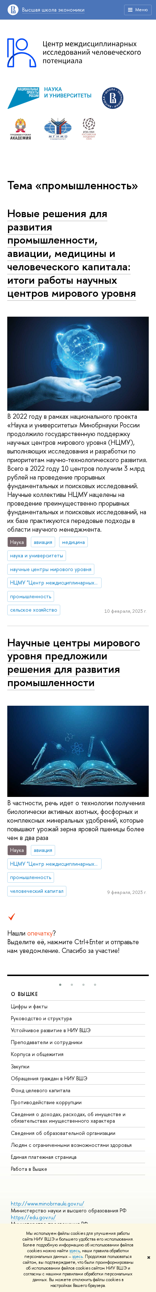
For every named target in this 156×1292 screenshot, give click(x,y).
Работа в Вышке (29, 1168)
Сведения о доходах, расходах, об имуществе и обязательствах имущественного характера (68, 1117)
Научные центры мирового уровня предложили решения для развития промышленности (73, 662)
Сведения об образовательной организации (63, 1133)
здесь (74, 1251)
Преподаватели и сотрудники (46, 1042)
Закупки (20, 1066)
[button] (60, 984)
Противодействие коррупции (46, 1102)
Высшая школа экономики (53, 9)
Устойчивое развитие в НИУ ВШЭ (51, 1030)
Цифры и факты (29, 1006)
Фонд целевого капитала (40, 1090)
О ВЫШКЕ (24, 994)
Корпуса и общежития (37, 1054)
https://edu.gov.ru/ (33, 1217)
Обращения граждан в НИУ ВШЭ (49, 1078)
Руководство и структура (41, 1018)
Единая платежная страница (44, 1156)
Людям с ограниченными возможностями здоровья (71, 1144)
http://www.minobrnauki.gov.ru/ (47, 1203)
